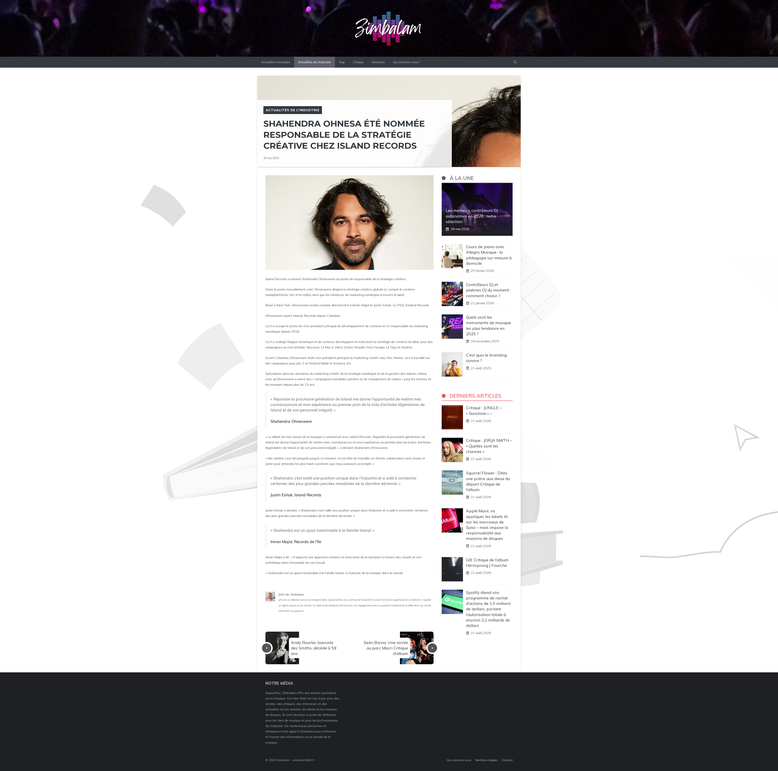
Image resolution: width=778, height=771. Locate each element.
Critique (358, 62)
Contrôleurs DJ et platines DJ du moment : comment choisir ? (488, 290)
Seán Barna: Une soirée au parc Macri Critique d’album (386, 648)
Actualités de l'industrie (293, 110)
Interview (378, 62)
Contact (507, 760)
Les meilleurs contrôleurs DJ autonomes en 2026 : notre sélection (472, 216)
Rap (342, 62)
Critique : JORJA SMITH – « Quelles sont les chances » (489, 446)
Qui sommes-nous (459, 760)
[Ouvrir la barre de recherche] (515, 62)
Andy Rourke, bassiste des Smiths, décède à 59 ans (313, 648)
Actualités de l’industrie (314, 62)
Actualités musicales (275, 62)
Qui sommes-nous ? (407, 62)
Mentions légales (487, 760)
